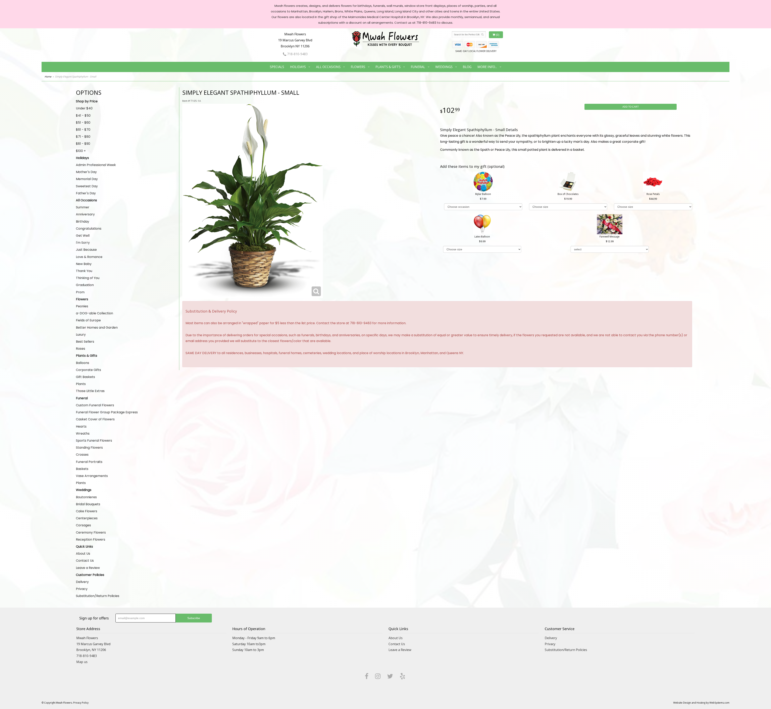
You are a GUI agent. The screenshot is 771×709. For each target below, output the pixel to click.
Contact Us (85, 560)
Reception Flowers (90, 539)
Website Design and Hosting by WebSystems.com (701, 702)
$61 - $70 (83, 129)
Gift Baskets (85, 377)
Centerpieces (87, 518)
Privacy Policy (81, 702)
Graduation (85, 285)
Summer (82, 207)
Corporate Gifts (88, 370)
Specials (277, 67)
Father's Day (86, 193)
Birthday (82, 221)
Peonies (82, 306)
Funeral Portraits (89, 461)
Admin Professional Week (96, 165)
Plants (81, 384)
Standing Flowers (89, 447)
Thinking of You (87, 278)
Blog (467, 67)
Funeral (418, 67)
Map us (82, 662)
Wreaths (83, 433)
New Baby (84, 264)
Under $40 (84, 108)
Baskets (82, 469)
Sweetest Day (87, 186)
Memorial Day (87, 179)
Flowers (358, 67)
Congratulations (88, 228)
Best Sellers (85, 341)
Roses (80, 348)
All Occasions (328, 67)
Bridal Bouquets (88, 504)
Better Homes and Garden (97, 327)
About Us (83, 553)
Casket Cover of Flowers (95, 419)
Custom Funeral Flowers (95, 405)
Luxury (81, 334)
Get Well (83, 235)
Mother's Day (86, 172)
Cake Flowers (86, 511)
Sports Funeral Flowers (94, 440)
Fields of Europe (88, 320)
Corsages (83, 525)
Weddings (444, 67)
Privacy (82, 589)
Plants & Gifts (388, 67)
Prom (80, 292)
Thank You (84, 271)
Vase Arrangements (92, 476)
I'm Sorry (83, 242)
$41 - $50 (83, 115)
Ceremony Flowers (91, 532)
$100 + (81, 151)
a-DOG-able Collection (94, 313)
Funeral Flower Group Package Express (107, 412)
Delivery (82, 582)
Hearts (81, 426)
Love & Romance (89, 257)
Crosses (82, 454)
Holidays (298, 67)
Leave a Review (88, 567)
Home (48, 76)
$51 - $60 (83, 122)
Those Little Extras (90, 391)
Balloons (82, 363)
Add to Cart (630, 106)
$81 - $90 (83, 143)
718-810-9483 (297, 54)
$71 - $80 (83, 136)
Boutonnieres (86, 497)
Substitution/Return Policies (97, 596)
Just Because (86, 249)
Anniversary (85, 214)
